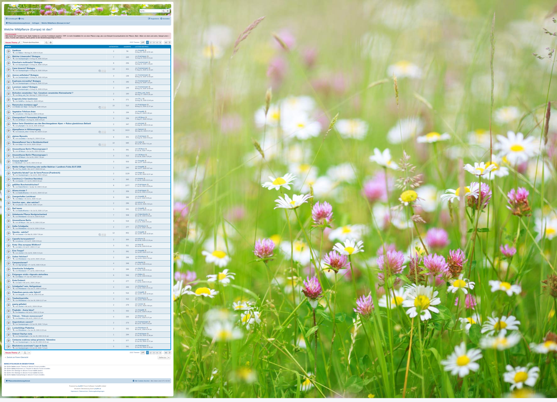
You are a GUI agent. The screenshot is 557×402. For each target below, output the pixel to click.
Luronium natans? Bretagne (24, 87)
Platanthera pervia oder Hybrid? (26, 292)
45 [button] (166, 42)
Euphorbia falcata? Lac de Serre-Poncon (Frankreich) (36, 173)
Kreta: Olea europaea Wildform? (26, 245)
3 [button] (153, 42)
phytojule (21, 126)
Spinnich (141, 129)
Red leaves (17, 208)
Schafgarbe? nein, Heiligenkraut (26, 286)
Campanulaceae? (20, 262)
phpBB (80, 386)
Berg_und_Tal (23, 95)
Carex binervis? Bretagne (23, 68)
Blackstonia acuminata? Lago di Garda (29, 346)
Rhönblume (22, 216)
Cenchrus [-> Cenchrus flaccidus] (27, 179)
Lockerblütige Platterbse (23, 328)
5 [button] (160, 42)
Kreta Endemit (18, 280)
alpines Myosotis (20, 136)
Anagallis (141, 50)
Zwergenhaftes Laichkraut (23, 196)
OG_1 (140, 99)
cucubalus (22, 138)
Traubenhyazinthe (20, 298)
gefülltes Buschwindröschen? (25, 185)
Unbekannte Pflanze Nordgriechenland (29, 214)
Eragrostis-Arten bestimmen (25, 99)
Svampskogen (23, 59)
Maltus (20, 53)
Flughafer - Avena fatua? (23, 310)
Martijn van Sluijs (21, 107)
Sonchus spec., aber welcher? (25, 202)
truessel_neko (23, 132)
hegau (140, 172)
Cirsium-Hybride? (20, 161)
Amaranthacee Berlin (21, 220)
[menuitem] (21, 18)
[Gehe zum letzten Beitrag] (146, 50)
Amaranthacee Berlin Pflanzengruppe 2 (29, 149)
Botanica (21, 312)
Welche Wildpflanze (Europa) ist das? (28, 29)
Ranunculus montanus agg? (25, 105)
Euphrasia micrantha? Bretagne (26, 81)
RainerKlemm (23, 187)
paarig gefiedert (19, 304)
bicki (20, 247)
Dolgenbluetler (143, 214)
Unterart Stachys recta (22, 334)
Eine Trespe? (18, 251)
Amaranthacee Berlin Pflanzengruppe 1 (29, 155)
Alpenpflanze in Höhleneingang (26, 129)
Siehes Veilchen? (20, 257)
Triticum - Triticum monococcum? (27, 316)
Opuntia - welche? (20, 232)
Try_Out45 (22, 169)
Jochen (21, 253)
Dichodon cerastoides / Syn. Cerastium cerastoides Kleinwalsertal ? (42, 93)
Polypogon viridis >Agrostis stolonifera (30, 274)
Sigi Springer (22, 265)
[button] (143, 42)
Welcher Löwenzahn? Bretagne (26, 56)
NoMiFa (21, 101)
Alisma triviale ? (19, 190)
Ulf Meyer (21, 120)
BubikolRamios (23, 193)
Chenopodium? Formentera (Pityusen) (29, 117)
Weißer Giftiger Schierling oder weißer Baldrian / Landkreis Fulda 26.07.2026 (46, 167)
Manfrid (140, 262)
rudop (20, 144)
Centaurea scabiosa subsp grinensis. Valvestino (33, 340)
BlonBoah (18, 163)
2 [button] (150, 42)
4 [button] (157, 42)
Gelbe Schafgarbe (20, 226)
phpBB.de (97, 388)
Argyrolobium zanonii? (22, 322)
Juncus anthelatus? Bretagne (25, 75)
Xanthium (16, 50)
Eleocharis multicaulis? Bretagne (27, 62)
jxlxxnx (20, 114)
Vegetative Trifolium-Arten (24, 112)
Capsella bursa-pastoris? (23, 239)
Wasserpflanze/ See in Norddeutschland (30, 142)
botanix (20, 181)
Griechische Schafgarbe (23, 268)
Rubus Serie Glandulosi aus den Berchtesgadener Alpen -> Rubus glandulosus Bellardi (51, 123)
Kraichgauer (142, 56)
